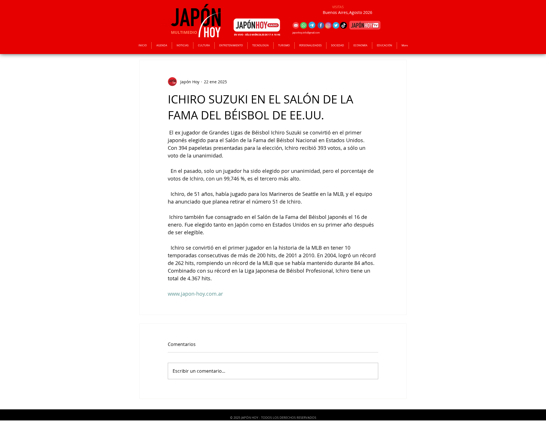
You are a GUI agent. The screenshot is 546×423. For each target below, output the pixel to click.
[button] (231, 45)
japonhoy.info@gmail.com (306, 32)
